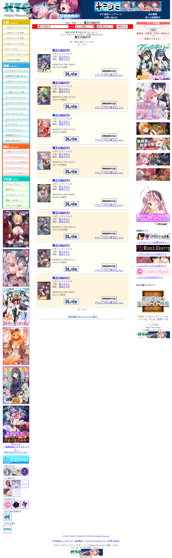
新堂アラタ (64, 59)
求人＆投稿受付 (152, 17)
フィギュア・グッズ (15, 195)
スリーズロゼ (12, 124)
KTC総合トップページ (111, 14)
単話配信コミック (14, 135)
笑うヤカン (64, 56)
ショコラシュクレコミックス (18, 120)
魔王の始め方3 (61, 212)
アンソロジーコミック (16, 97)
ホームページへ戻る (88, 316)
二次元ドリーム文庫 (15, 33)
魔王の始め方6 (61, 115)
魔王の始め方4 (61, 180)
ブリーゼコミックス (15, 114)
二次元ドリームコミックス (18, 81)
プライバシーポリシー (95, 541)
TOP (68, 23)
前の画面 (73, 316)
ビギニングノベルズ (15, 43)
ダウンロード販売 (14, 205)
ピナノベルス (12, 49)
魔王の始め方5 (61, 147)
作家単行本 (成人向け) (16, 76)
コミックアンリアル (15, 157)
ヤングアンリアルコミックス (18, 104)
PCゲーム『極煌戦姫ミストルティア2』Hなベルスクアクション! (16, 448)
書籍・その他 (12, 200)
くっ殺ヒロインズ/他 (15, 92)
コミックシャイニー (15, 168)
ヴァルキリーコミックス (17, 70)
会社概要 (152, 14)
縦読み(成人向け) (13, 140)
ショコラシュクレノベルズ (18, 54)
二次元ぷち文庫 (13, 60)
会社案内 (79, 541)
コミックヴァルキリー (16, 173)
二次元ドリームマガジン (17, 151)
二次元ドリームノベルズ (17, 27)
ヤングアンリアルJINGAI (17, 162)
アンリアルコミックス (16, 87)
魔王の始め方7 (61, 82)
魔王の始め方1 (61, 277)
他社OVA (10, 189)
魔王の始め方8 (61, 50)
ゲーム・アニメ (13, 184)
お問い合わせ (110, 17)
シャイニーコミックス (16, 108)
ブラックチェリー (14, 130)
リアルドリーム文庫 (15, 38)
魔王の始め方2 (61, 245)
